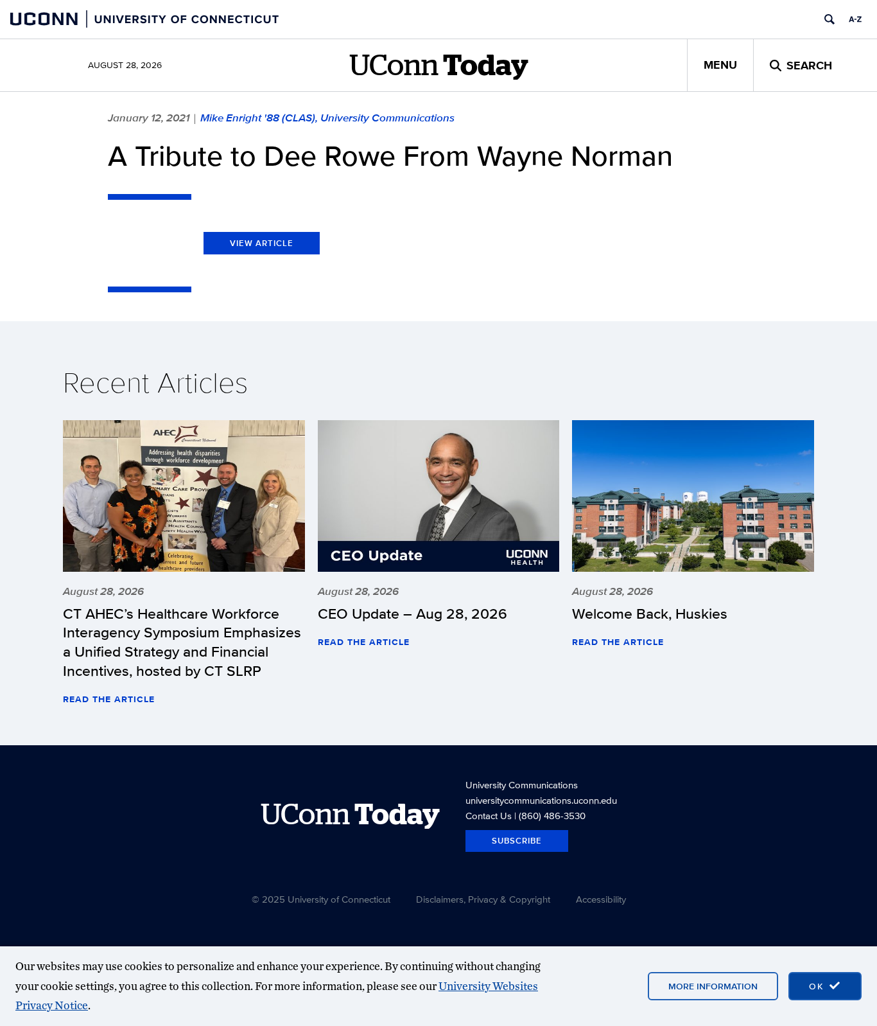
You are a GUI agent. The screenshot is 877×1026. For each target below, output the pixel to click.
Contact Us (488, 815)
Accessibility (601, 899)
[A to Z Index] (855, 19)
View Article (261, 243)
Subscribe (517, 841)
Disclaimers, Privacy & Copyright (483, 899)
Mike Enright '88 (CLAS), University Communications (327, 117)
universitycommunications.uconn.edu (541, 800)
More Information (713, 986)
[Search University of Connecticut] (829, 19)
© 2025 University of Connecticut (321, 899)
